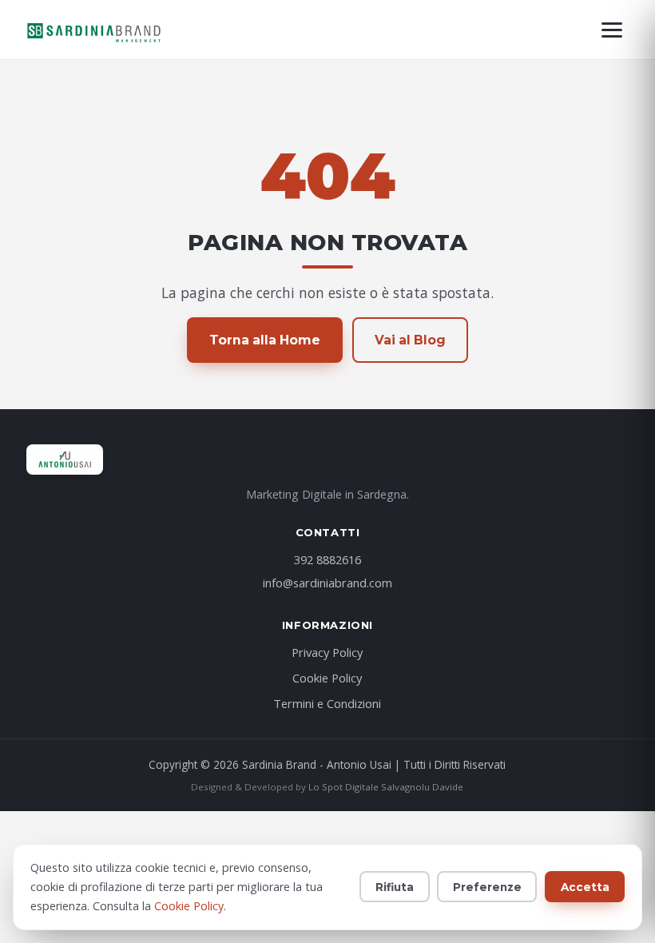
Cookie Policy (327, 678)
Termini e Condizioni (327, 703)
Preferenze (487, 887)
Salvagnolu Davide (422, 787)
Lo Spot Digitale (343, 787)
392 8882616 (327, 559)
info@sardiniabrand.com (327, 583)
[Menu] (612, 30)
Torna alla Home (264, 340)
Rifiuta (394, 887)
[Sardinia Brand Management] (94, 29)
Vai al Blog (410, 340)
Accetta (585, 887)
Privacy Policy (327, 652)
